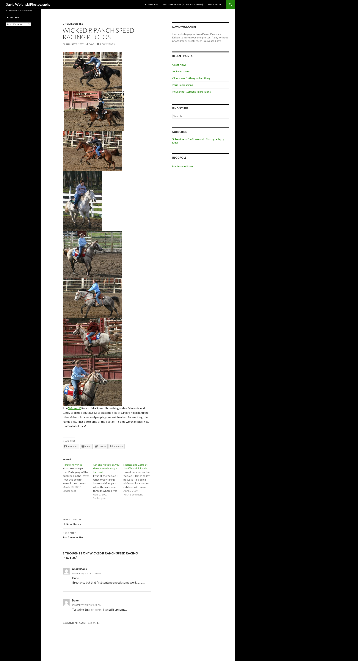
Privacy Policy (216, 4)
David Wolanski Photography (28, 4)
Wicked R (74, 408)
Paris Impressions (182, 84)
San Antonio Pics (73, 535)
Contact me (151, 4)
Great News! (179, 64)
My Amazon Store (182, 166)
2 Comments (107, 44)
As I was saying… (182, 71)
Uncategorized (73, 23)
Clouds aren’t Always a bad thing (191, 78)
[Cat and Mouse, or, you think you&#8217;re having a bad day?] (108, 481)
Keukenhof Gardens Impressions (191, 91)
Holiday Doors (72, 522)
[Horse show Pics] (78, 478)
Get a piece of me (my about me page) (183, 4)
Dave (91, 44)
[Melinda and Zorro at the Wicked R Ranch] (138, 479)
